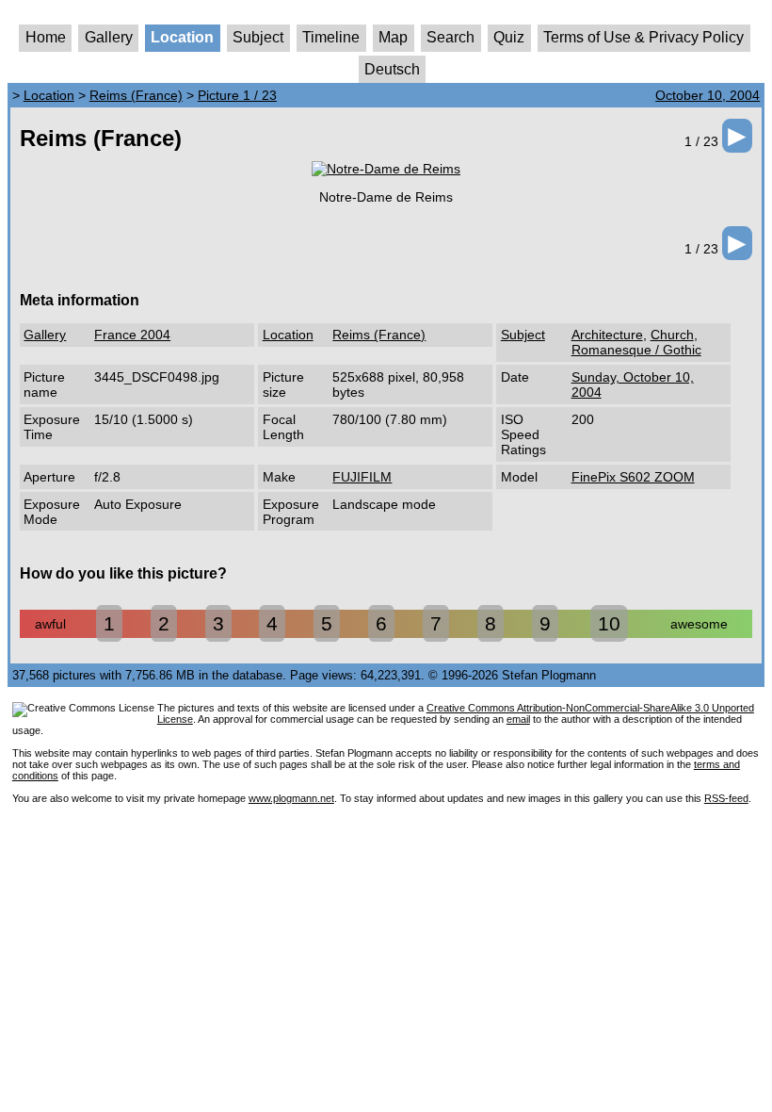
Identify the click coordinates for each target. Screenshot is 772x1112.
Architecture (607, 334)
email (518, 719)
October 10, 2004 (707, 95)
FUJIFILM (362, 476)
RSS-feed (726, 798)
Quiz (508, 37)
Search (450, 37)
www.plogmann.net (291, 798)
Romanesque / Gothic (636, 349)
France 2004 (132, 334)
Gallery (109, 37)
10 (609, 623)
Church (672, 334)
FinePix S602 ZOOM (633, 476)
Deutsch (392, 69)
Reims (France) (136, 95)
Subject (258, 37)
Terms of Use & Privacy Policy (643, 37)
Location (182, 37)
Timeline (331, 37)
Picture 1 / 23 (237, 95)
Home (45, 37)
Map (393, 37)
